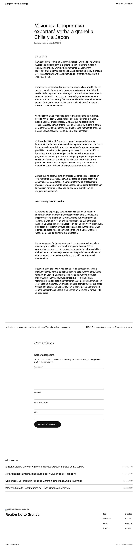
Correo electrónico (41, 402)
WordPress (129, 544)
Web (35, 412)
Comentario (38, 367)
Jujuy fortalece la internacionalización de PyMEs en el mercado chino (41, 474)
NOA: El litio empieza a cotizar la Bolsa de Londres (108, 327)
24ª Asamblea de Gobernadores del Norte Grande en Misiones (37, 488)
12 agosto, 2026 (127, 481)
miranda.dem (46, 43)
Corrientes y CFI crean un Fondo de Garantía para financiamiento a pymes (43, 481)
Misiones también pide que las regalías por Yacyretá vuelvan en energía (39, 327)
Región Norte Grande (16, 3)
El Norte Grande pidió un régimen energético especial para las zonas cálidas (44, 466)
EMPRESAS (57, 43)
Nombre (37, 392)
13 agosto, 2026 (127, 467)
